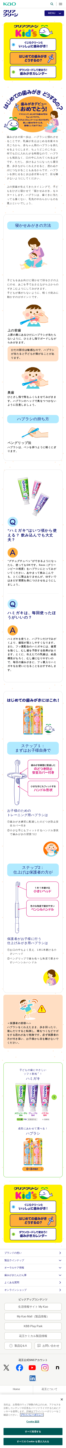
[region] (33, 1421)
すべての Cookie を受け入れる (33, 1441)
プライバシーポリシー (31, 1415)
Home (16, 1389)
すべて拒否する (33, 1431)
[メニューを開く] (60, 4)
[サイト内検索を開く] (52, 4)
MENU (51, 13)
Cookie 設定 (32, 1421)
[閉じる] (62, 1399)
